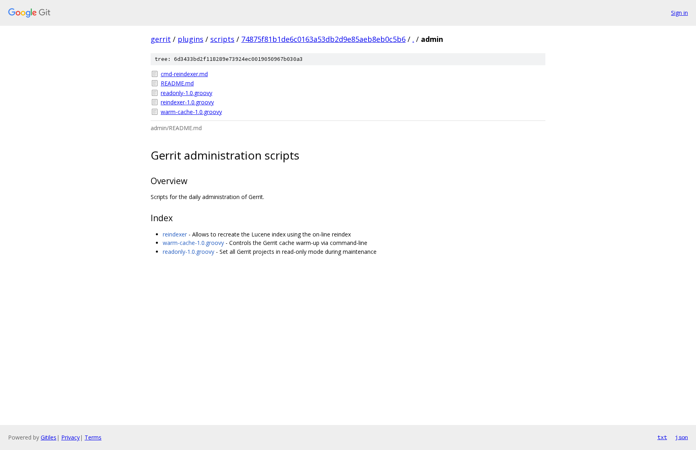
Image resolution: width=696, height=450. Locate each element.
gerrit (161, 39)
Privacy (70, 437)
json (681, 437)
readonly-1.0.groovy (186, 93)
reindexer (175, 234)
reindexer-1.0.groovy (187, 102)
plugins (190, 39)
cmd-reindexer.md (184, 74)
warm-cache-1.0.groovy (191, 112)
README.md (177, 83)
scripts (222, 39)
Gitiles (48, 437)
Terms (93, 437)
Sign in (679, 13)
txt (662, 437)
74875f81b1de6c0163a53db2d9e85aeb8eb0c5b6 (323, 39)
